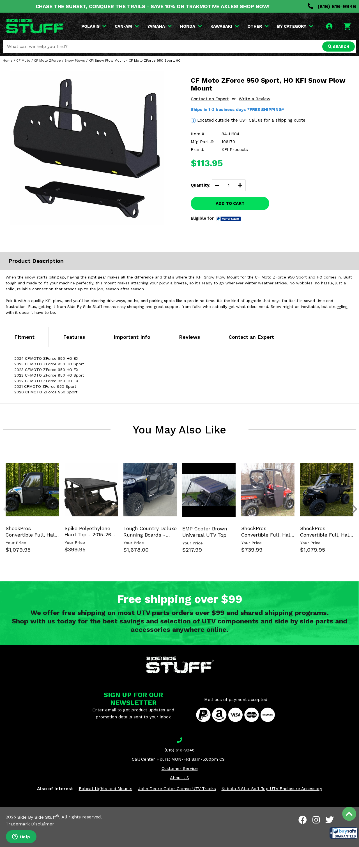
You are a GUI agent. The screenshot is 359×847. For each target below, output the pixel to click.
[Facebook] (303, 820)
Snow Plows (75, 60)
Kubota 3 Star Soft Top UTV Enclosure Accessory (272, 788)
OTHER (254, 26)
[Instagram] (316, 820)
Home (8, 60)
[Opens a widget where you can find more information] (21, 837)
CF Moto (23, 60)
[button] (344, 833)
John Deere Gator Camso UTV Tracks (177, 788)
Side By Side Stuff (38, 817)
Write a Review (254, 98)
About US (179, 777)
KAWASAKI (221, 26)
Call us (256, 120)
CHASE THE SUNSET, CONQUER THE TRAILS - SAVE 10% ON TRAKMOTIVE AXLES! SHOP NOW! (153, 6)
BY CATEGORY (291, 26)
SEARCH (340, 46)
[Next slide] (351, 468)
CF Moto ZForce (47, 60)
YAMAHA (156, 26)
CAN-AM (123, 26)
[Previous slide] (3, 468)
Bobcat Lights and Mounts (105, 788)
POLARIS (90, 26)
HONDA (187, 26)
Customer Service (180, 768)
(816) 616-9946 (336, 6)
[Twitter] (330, 820)
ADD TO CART (230, 203)
